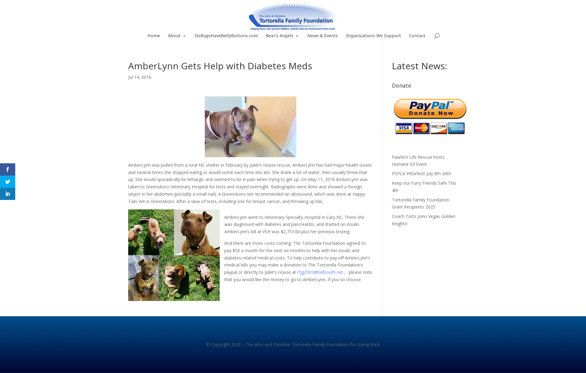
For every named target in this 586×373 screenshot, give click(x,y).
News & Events (322, 36)
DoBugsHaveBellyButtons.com (226, 36)
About (174, 36)
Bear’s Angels (279, 36)
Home (153, 36)
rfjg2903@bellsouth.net (320, 272)
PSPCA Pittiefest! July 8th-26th (421, 173)
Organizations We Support (373, 36)
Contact (417, 36)
